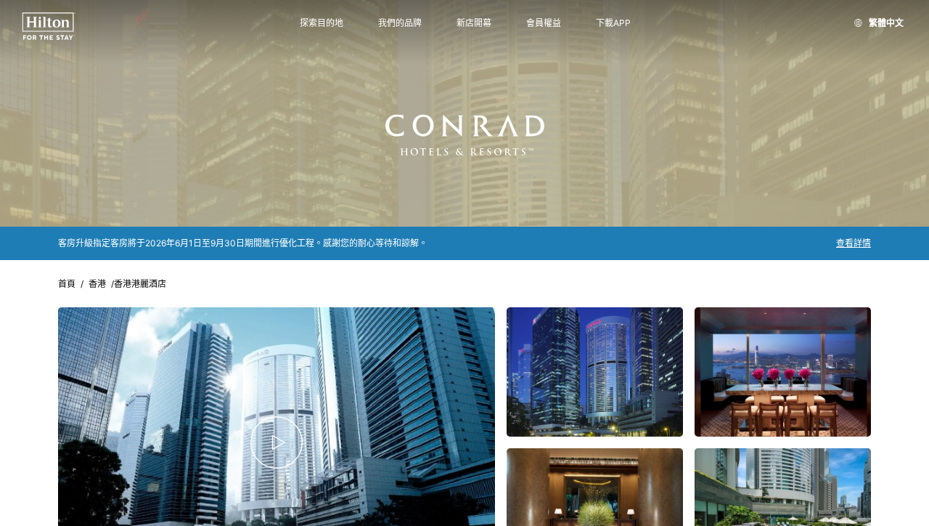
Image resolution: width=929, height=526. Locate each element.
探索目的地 (321, 23)
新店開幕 (474, 23)
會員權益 (543, 23)
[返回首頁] (49, 26)
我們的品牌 (400, 23)
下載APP (613, 23)
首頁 (66, 284)
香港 (97, 284)
